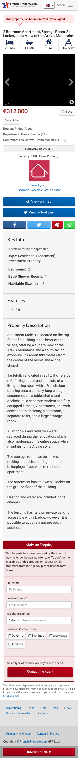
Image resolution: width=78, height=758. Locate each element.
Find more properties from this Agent (39, 190)
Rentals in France (48, 733)
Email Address (15, 598)
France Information (18, 713)
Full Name (12, 582)
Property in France (18, 733)
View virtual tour (41, 212)
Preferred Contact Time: (21, 629)
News (68, 708)
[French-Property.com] (18, 5)
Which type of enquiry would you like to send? (35, 663)
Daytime (17, 635)
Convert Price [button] (12, 120)
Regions (43, 713)
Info (55, 708)
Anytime (17, 644)
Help (43, 708)
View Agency (39, 185)
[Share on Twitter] (38, 225)
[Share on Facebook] (14, 225)
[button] (6, 80)
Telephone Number (18, 613)
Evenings (38, 635)
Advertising (13, 708)
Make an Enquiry (41, 751)
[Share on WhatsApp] (69, 225)
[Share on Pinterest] (57, 225)
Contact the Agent (40, 671)
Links (30, 708)
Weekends (60, 635)
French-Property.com (34, 741)
